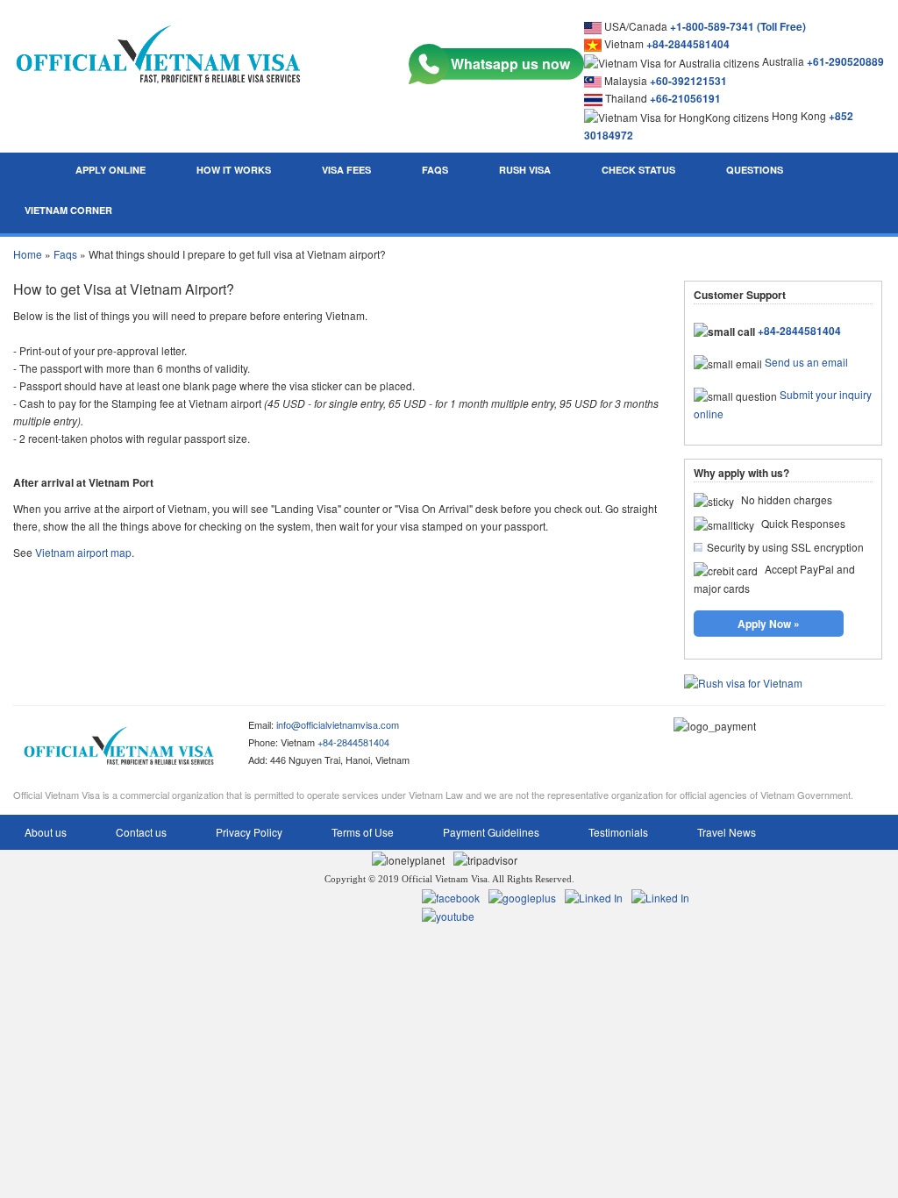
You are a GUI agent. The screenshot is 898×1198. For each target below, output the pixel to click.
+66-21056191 (685, 98)
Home (27, 253)
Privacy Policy (249, 831)
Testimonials (618, 831)
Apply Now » (769, 623)
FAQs (435, 169)
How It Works (233, 169)
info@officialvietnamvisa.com (337, 724)
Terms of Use (362, 831)
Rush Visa (525, 169)
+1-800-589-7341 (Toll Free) (738, 26)
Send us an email (806, 361)
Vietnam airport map (83, 552)
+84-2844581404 (688, 44)
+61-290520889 (845, 61)
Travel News (726, 831)
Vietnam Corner (68, 210)
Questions (754, 169)
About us (46, 831)
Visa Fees (346, 169)
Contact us (141, 831)
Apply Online (110, 169)
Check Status (638, 169)
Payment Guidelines (491, 831)
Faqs (65, 253)
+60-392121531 (688, 81)
